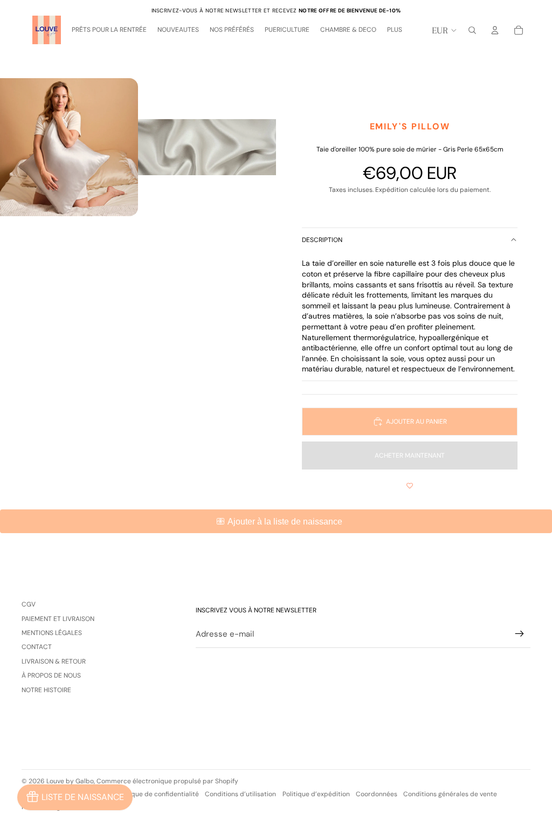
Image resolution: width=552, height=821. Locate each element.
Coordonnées (376, 794)
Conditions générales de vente (450, 794)
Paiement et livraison (58, 619)
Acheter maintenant (410, 455)
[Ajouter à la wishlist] (410, 485)
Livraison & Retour (54, 661)
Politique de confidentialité (157, 794)
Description (322, 240)
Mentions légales (52, 633)
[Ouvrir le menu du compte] (495, 30)
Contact (37, 647)
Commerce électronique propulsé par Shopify (167, 781)
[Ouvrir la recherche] (472, 30)
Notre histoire (46, 690)
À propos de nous (51, 675)
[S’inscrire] (519, 634)
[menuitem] (395, 30)
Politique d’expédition (316, 794)
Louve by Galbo (70, 781)
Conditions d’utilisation (240, 794)
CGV (29, 604)
